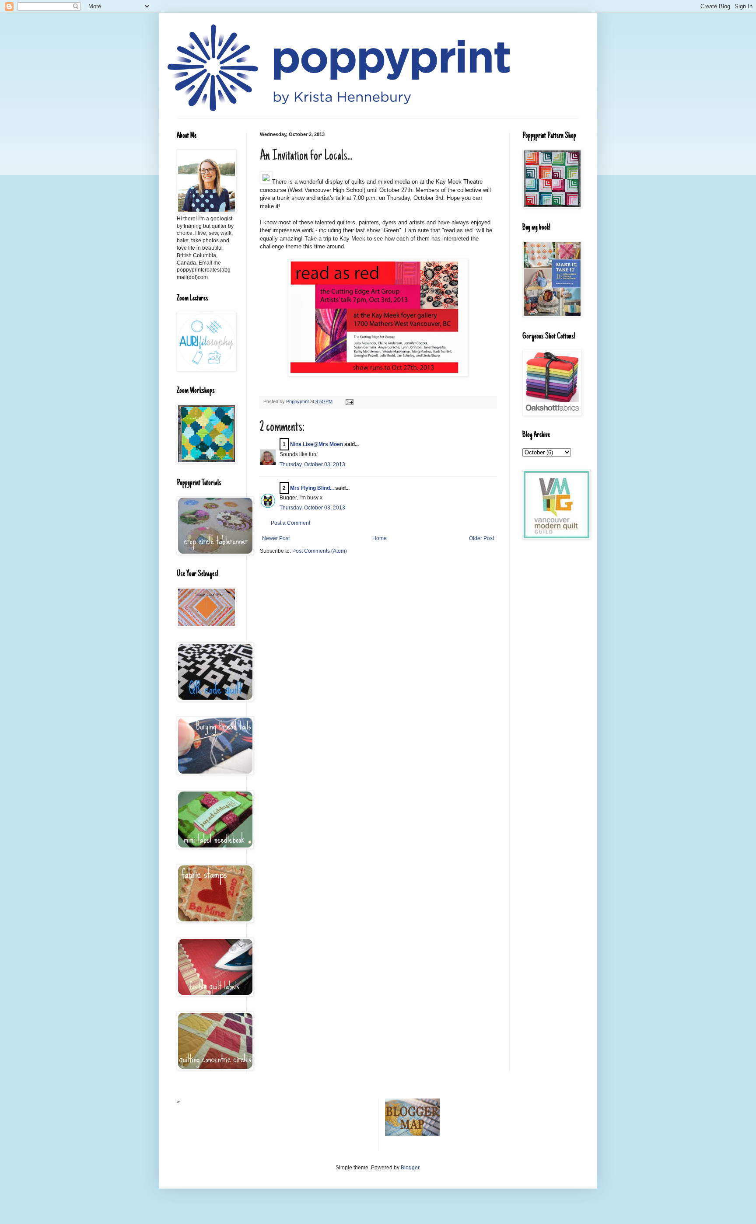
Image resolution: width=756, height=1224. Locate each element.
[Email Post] (349, 401)
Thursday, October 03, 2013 (312, 464)
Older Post (481, 538)
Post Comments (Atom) (319, 551)
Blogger (410, 1168)
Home (379, 538)
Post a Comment (290, 523)
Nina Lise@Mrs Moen (316, 444)
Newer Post (276, 538)
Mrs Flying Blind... (312, 488)
